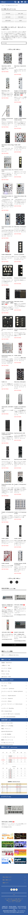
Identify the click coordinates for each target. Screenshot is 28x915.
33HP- (20, 20)
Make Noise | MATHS (6, 66)
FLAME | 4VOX (17, 144)
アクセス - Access (5, 673)
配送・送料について (19, 898)
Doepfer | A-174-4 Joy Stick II (20, 485)
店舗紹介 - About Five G (6, 662)
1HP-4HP (8, 13)
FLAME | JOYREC (17, 355)
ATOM (19, 901)
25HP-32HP (8, 20)
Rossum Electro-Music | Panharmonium (7, 356)
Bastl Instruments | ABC (19, 433)
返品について (9, 900)
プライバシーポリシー (11, 901)
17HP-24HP (20, 17)
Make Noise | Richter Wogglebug (8, 145)
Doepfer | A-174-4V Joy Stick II (8, 513)
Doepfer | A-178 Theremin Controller (7, 119)
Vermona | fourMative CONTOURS (20, 330)
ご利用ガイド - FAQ (5, 665)
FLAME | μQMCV (5, 538)
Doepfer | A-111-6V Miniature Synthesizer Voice (7, 433)
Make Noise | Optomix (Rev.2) (20, 66)
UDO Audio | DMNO (18, 604)
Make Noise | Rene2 (18, 301)
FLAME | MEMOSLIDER (6, 254)
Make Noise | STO (5, 90)
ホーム (3, 5)
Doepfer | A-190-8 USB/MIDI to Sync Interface (20, 119)
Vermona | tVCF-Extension (20, 278)
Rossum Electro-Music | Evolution (8, 170)
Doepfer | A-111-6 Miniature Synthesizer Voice (20, 407)
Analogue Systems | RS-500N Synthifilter (20, 564)
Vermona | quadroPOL (19, 254)
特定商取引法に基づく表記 (16, 900)
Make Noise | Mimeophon (20, 381)
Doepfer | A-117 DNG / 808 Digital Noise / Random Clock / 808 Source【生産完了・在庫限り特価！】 (20, 93)
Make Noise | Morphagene (20, 226)
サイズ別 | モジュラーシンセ (11, 5)
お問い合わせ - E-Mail (6, 676)
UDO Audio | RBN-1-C (6, 632)
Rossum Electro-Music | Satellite (8, 227)
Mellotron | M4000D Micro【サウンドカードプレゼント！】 (7, 606)
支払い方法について (11, 898)
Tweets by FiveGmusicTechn (6, 744)
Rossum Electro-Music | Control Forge (7, 196)
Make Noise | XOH (6, 459)
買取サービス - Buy (5, 671)
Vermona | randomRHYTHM (7, 330)
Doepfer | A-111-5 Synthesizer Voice (20, 513)
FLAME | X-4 (4, 381)
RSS (16, 901)
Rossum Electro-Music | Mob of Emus (8, 485)
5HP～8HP (20, 13)
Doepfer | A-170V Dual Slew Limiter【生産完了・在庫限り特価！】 (8, 303)
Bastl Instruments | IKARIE (20, 459)
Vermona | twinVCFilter (7, 278)
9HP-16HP (8, 17)
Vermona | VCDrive (18, 169)
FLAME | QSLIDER (5, 563)
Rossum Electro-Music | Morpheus (20, 196)
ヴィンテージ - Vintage (6, 668)
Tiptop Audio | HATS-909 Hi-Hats (8, 407)
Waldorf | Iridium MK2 (19, 632)
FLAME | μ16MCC (17, 538)
